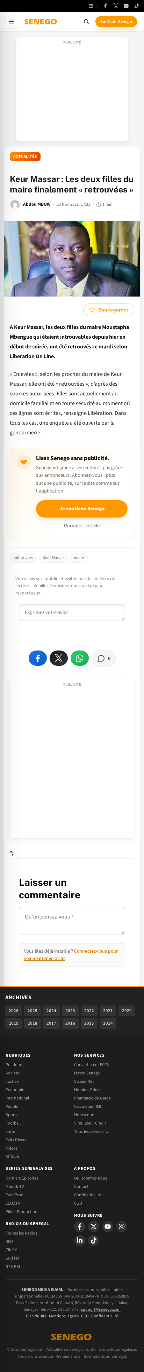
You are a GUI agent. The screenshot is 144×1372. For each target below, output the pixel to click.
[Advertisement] (72, 91)
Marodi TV (15, 1186)
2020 (127, 1011)
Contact (81, 1186)
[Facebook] (105, 6)
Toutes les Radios (21, 1233)
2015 (89, 1023)
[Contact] (91, 6)
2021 (108, 1011)
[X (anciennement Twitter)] (116, 6)
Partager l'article (82, 525)
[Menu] (11, 22)
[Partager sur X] (59, 658)
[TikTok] (137, 6)
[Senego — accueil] (41, 21)
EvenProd (14, 1195)
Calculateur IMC (88, 1106)
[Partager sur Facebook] (38, 658)
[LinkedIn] (79, 1240)
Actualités (25, 156)
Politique (14, 1065)
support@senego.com (101, 1309)
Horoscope (84, 1115)
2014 (108, 1023)
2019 (14, 1023)
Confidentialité (104, 1316)
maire (79, 558)
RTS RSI (13, 1266)
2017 (51, 1023)
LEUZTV (13, 1203)
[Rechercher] (86, 22)
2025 (32, 1011)
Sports (11, 1115)
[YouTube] (126, 6)
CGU (78, 1203)
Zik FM (11, 1250)
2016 (70, 1023)
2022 (89, 1011)
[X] (93, 1226)
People (12, 1106)
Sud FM (12, 1258)
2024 (51, 1011)
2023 (70, 1011)
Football (13, 1123)
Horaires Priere (87, 1090)
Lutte (10, 1131)
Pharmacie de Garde (92, 1098)
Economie (15, 1090)
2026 (14, 1011)
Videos (11, 1148)
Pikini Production (21, 1211)
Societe (12, 1073)
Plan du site (36, 1316)
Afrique (12, 1156)
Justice (12, 1081)
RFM (9, 1241)
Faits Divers (16, 1140)
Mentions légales (64, 1316)
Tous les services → (91, 1131)
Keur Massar (53, 558)
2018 (32, 1023)
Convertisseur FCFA (91, 1065)
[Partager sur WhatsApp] (80, 658)
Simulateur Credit (90, 1123)
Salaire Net (84, 1081)
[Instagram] (121, 1226)
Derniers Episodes (22, 1178)
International (17, 1098)
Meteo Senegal (87, 1073)
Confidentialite (87, 1195)
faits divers (23, 558)
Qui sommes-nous (90, 1178)
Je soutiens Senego (82, 508)
